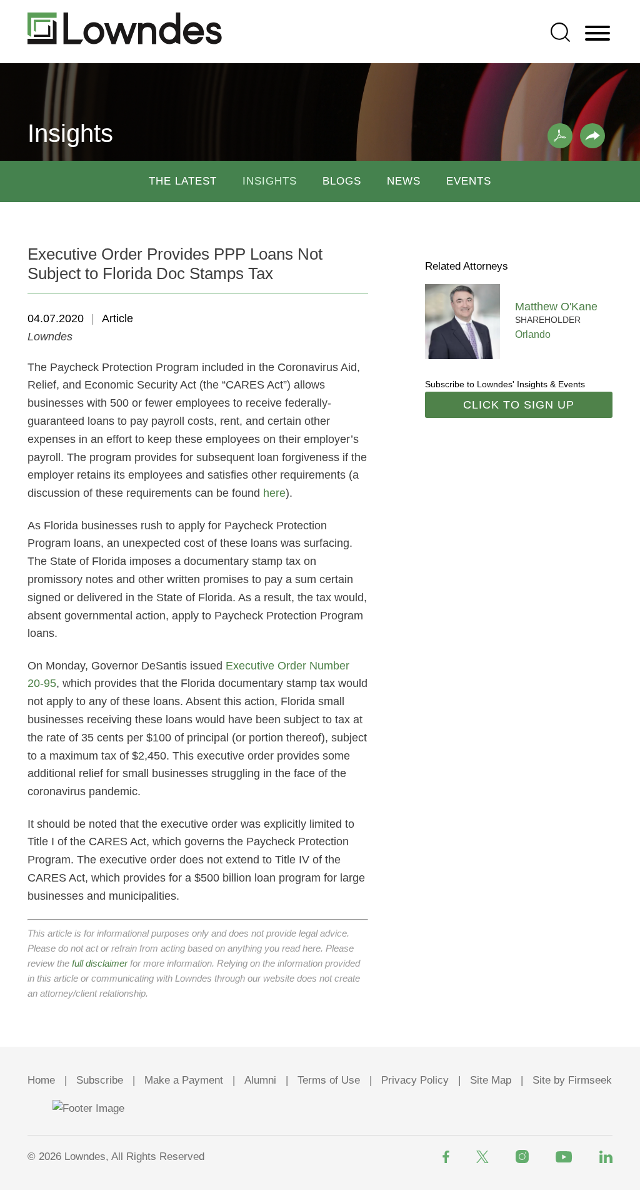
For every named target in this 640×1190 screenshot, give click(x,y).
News (404, 181)
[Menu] (597, 33)
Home (41, 1080)
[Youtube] (564, 1156)
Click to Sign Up (518, 405)
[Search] (560, 32)
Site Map (490, 1080)
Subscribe (99, 1080)
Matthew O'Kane (556, 306)
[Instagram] (522, 1156)
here (274, 493)
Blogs (341, 181)
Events (468, 181)
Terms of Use (329, 1080)
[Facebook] (445, 1157)
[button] (592, 135)
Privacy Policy (415, 1080)
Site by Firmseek (572, 1080)
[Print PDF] (560, 135)
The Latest (183, 181)
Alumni (260, 1080)
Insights (269, 181)
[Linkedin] (605, 1157)
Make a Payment (183, 1080)
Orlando (533, 334)
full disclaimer (100, 963)
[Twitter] (482, 1157)
